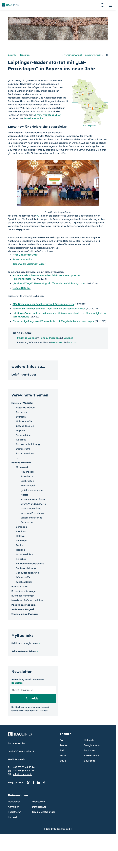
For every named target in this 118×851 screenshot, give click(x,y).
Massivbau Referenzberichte (27, 600)
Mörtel (24, 494)
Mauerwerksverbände (33, 499)
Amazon (72, 342)
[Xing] (44, 782)
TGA (62, 750)
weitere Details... (22, 287)
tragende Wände (26, 337)
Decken (20, 545)
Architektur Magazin (23, 609)
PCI (38, 215)
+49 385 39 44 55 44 (24, 767)
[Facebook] (34, 782)
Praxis (63, 755)
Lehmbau (21, 540)
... (17, 458)
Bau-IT (63, 760)
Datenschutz (39, 806)
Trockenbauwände (31, 508)
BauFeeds (89, 760)
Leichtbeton (27, 480)
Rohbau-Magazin (49, 337)
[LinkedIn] (39, 782)
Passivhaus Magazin (23, 604)
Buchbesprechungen (22, 595)
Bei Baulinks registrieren (24, 643)
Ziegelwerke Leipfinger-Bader (29, 263)
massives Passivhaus (32, 513)
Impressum (38, 801)
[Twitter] (29, 782)
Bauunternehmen (25, 453)
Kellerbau (21, 439)
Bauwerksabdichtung (28, 444)
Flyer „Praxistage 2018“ (48, 114)
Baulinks (12, 55)
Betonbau (21, 412)
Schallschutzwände (31, 517)
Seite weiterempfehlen (23, 651)
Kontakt (12, 817)
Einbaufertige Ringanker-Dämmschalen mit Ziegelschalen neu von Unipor (53, 321)
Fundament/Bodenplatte (30, 563)
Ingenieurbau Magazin (24, 614)
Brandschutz (28, 522)
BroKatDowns (91, 755)
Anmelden (13, 806)
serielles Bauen (24, 581)
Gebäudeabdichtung (27, 572)
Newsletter (14, 801)
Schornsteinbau (25, 554)
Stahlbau (21, 416)
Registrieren (14, 811)
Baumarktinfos (19, 586)
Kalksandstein (28, 485)
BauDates (89, 750)
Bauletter (16, 682)
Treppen (20, 430)
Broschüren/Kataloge (23, 591)
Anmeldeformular (33, 118)
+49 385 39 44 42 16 (23, 770)
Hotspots (89, 740)
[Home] (32, 736)
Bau (62, 740)
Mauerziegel (27, 471)
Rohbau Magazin (21, 462)
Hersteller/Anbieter (22, 402)
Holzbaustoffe (24, 421)
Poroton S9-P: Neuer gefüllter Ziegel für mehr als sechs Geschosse (49, 308)
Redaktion (24, 55)
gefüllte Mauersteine (32, 490)
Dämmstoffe (23, 448)
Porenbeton (27, 476)
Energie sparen (92, 745)
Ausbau (64, 745)
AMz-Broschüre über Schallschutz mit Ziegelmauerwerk (43, 304)
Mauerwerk (57, 342)
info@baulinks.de (22, 774)
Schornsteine (23, 435)
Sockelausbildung (26, 568)
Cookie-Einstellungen (44, 811)
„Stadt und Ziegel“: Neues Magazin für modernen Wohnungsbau (48, 283)
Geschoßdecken (25, 425)
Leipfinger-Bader (24, 374)
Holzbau (20, 536)
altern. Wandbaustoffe (33, 503)
